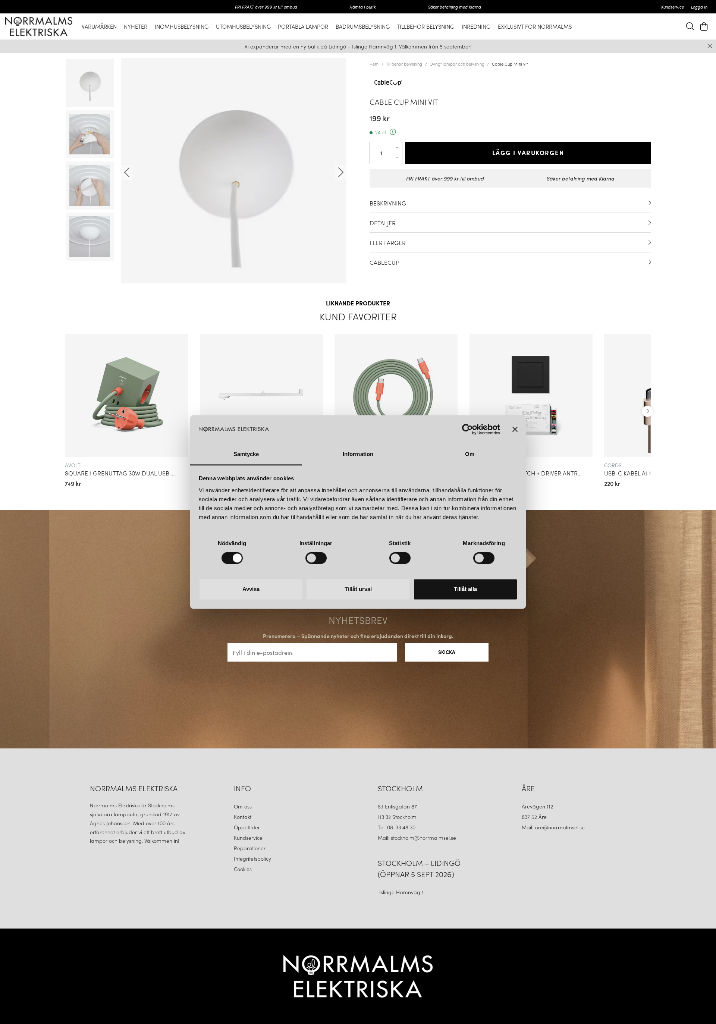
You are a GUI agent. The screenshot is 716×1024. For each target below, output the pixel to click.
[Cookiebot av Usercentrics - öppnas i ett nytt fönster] (467, 429)
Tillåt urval (358, 589)
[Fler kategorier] (647, 411)
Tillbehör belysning (404, 64)
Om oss (243, 806)
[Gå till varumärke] (510, 83)
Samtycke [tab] (246, 454)
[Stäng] (710, 46)
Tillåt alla (465, 589)
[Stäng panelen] (515, 429)
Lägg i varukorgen (528, 152)
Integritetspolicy (252, 858)
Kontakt (243, 816)
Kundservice (672, 7)
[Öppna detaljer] (650, 202)
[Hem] (38, 26)
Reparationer (250, 848)
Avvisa (251, 589)
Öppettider (247, 827)
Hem (374, 64)
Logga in (699, 7)
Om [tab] (469, 454)
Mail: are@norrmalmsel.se (553, 827)
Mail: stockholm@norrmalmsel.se (417, 837)
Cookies (243, 869)
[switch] (316, 558)
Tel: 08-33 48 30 (397, 827)
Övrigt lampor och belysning (457, 64)
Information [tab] (358, 454)
